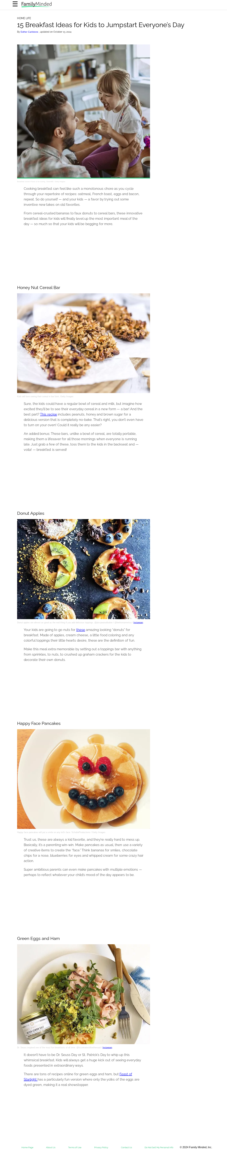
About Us (50, 1147)
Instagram (138, 622)
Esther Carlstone (30, 31)
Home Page (27, 1147)
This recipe (48, 414)
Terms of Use (74, 1147)
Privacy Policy (101, 1147)
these (80, 630)
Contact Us (126, 1147)
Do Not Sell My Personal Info (159, 1147)
